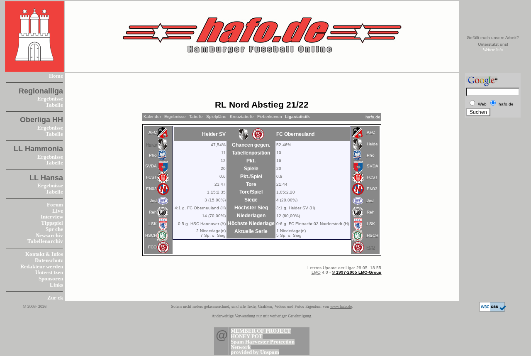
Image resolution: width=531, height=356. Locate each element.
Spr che (54, 229)
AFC (153, 132)
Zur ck (55, 298)
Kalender (152, 116)
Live (57, 211)
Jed (153, 200)
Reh (153, 212)
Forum (55, 205)
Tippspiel (52, 223)
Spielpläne (216, 116)
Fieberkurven (269, 116)
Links (56, 285)
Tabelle (54, 105)
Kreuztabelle (242, 116)
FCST (151, 177)
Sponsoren (51, 279)
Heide (372, 144)
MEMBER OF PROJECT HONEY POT (261, 333)
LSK (153, 223)
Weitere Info (493, 49)
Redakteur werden (41, 267)
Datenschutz (49, 260)
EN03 (151, 189)
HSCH (151, 235)
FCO (152, 247)
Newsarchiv (49, 235)
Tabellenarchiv (45, 241)
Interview (52, 217)
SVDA (151, 166)
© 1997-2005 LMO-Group (356, 272)
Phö (153, 155)
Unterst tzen (49, 272)
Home (56, 76)
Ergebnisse (50, 99)
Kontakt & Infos (44, 254)
